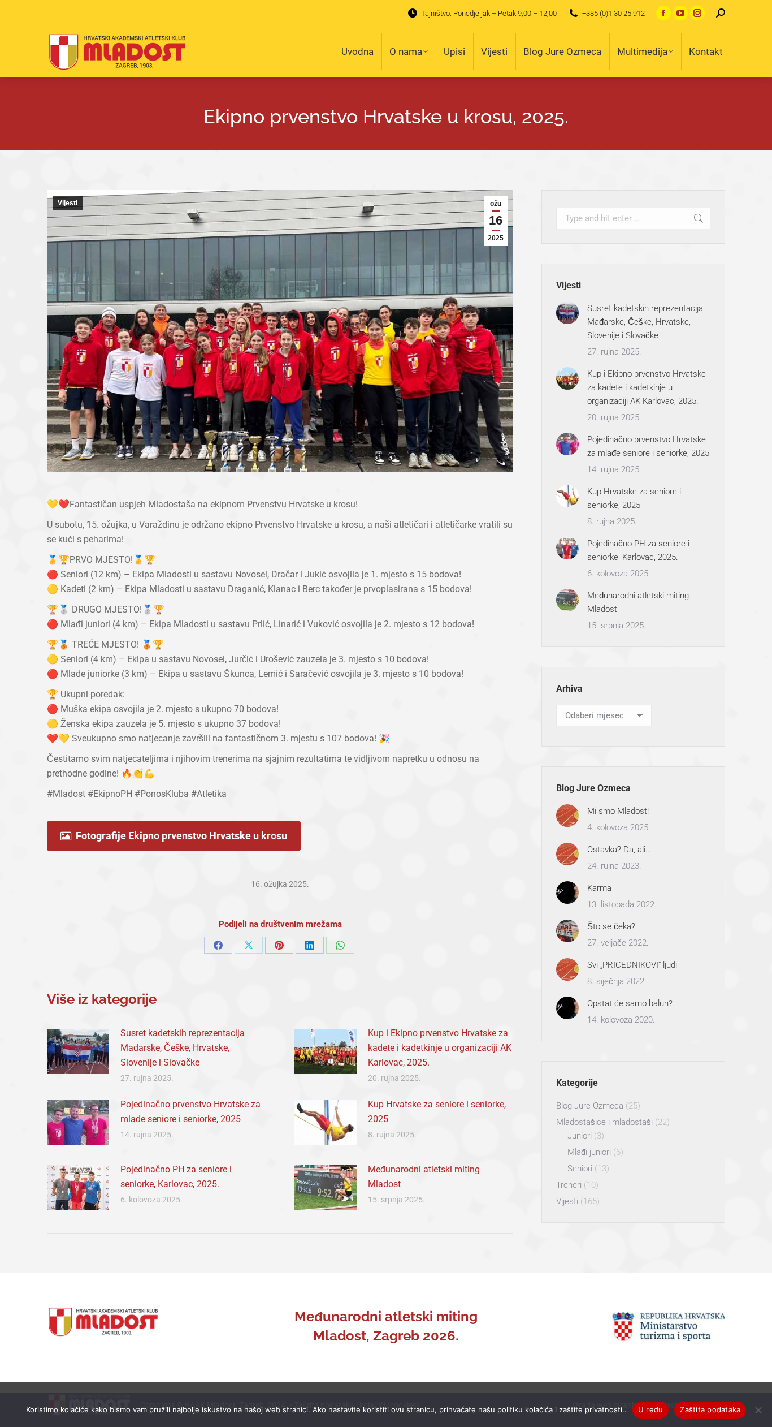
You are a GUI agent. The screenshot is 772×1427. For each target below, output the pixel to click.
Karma (599, 888)
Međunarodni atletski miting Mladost (424, 1176)
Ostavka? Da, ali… (619, 849)
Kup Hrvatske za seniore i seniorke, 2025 (437, 1111)
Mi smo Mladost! (618, 811)
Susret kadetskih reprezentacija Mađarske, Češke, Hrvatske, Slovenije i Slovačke (182, 1048)
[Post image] (78, 1051)
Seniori (579, 1168)
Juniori (579, 1136)
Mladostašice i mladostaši (604, 1122)
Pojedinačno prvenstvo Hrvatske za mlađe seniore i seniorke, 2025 (190, 1111)
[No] (758, 1410)
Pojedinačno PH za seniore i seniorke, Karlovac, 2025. (176, 1176)
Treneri (569, 1185)
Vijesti (67, 203)
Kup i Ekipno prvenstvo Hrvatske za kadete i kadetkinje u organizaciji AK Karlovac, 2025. (439, 1048)
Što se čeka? (611, 926)
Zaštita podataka (710, 1409)
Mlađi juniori (589, 1152)
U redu (650, 1409)
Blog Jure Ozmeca (589, 1106)
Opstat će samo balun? (630, 1003)
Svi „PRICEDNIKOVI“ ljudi (632, 965)
